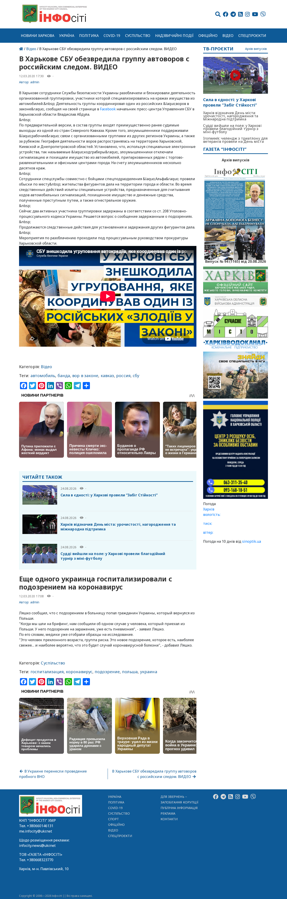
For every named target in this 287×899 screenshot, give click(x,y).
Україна (66, 35)
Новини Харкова (37, 35)
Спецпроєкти (252, 35)
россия (123, 375)
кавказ (107, 375)
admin (34, 82)
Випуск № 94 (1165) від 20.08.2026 (235, 261)
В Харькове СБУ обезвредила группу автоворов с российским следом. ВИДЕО (154, 774)
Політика (89, 35)
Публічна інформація (179, 808)
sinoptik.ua (251, 541)
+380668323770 (40, 859)
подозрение (107, 671)
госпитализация (47, 671)
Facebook (108, 109)
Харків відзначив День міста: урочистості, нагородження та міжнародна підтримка (118, 527)
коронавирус (79, 671)
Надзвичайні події (174, 35)
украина (148, 671)
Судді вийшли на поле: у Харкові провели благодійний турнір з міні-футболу (113, 556)
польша (130, 671)
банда (64, 375)
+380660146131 (40, 825)
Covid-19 (112, 35)
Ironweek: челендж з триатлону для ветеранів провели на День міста (235, 140)
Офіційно (208, 35)
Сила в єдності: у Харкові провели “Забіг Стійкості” (109, 495)
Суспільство (137, 35)
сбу (136, 375)
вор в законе (85, 375)
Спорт (113, 819)
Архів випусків (256, 49)
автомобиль (42, 375)
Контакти (169, 819)
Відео (227, 35)
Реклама (168, 813)
